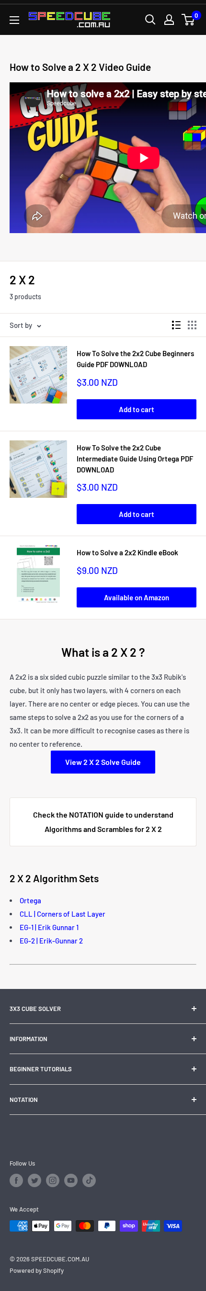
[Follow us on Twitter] (34, 1180)
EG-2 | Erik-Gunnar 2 (51, 940)
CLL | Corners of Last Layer (62, 913)
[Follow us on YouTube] (71, 1180)
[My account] (169, 19)
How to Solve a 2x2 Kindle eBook (127, 552)
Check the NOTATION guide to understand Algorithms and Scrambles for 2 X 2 (103, 821)
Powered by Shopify (37, 1270)
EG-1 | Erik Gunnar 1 (49, 927)
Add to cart (136, 409)
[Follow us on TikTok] (89, 1180)
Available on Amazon (136, 597)
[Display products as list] (176, 325)
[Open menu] (14, 20)
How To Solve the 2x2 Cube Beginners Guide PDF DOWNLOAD (135, 359)
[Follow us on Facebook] (16, 1180)
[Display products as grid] (192, 325)
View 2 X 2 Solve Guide (103, 761)
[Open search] (150, 19)
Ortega (30, 900)
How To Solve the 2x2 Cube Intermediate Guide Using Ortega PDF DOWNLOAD (135, 458)
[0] (189, 19)
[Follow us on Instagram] (52, 1180)
